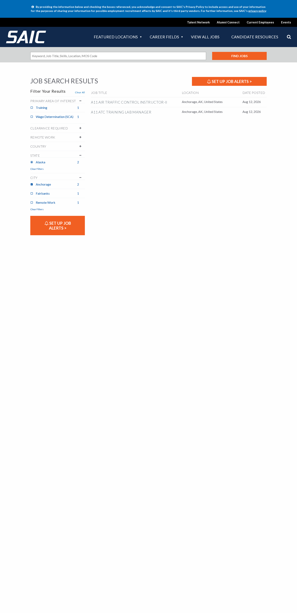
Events (286, 22)
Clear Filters (37, 168)
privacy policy (257, 11)
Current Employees (260, 22)
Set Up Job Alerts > (231, 81)
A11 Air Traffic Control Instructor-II (129, 102)
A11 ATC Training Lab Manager (121, 112)
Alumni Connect (228, 22)
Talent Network (198, 22)
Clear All (80, 92)
